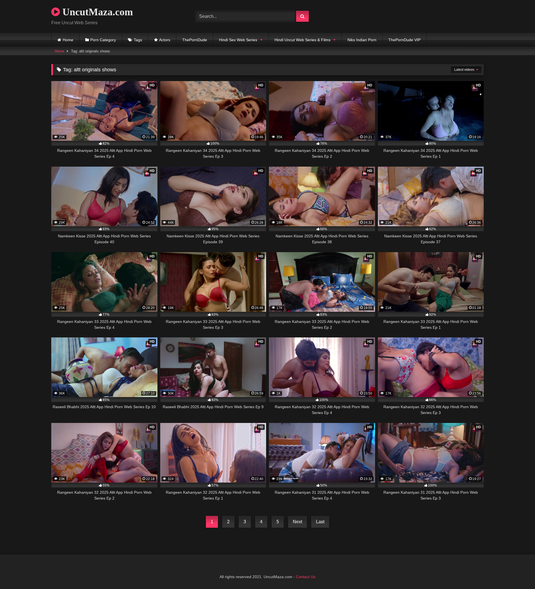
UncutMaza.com (96, 12)
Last (320, 521)
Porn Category (103, 40)
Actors (164, 40)
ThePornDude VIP (404, 40)
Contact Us (305, 577)
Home (68, 40)
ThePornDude (194, 40)
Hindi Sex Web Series (238, 40)
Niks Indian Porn (361, 40)
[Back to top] (518, 572)
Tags (138, 40)
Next (297, 521)
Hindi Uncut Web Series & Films (302, 40)
